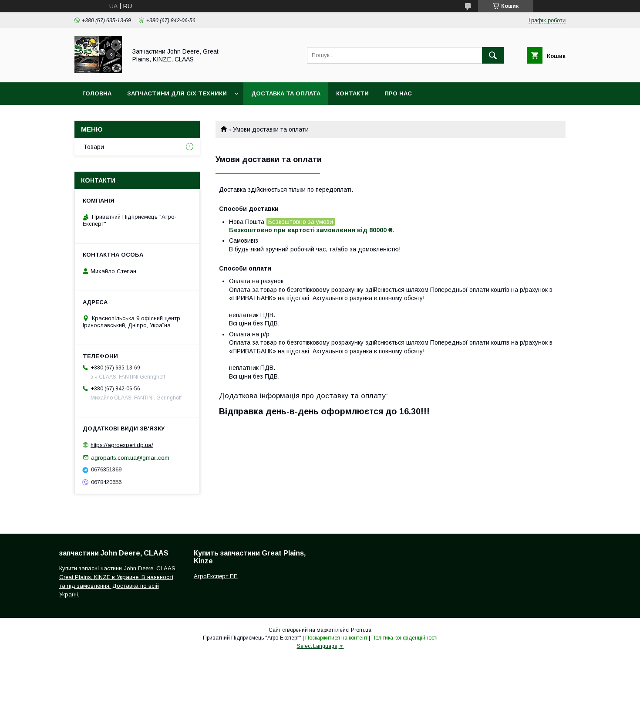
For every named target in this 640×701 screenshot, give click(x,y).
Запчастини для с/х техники (177, 93)
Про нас (398, 93)
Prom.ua (361, 630)
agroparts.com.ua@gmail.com (130, 457)
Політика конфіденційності (404, 638)
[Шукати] (493, 55)
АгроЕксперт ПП (216, 576)
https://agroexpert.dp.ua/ (122, 445)
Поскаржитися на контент (336, 638)
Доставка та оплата (285, 93)
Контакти (352, 93)
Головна (96, 93)
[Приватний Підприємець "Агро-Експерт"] (98, 71)
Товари (93, 146)
